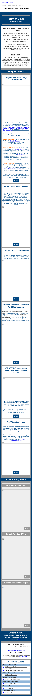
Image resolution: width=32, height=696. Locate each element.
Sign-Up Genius (14, 141)
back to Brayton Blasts (7, 2)
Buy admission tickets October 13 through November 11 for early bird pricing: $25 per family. (16, 128)
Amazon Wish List (20, 149)
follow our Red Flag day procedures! (19, 440)
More (16, 181)
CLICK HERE (21, 155)
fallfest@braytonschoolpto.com (12, 168)
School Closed (9, 688)
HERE (20, 639)
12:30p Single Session (11, 675)
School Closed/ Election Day (13, 679)
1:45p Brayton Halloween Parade (14, 670)
